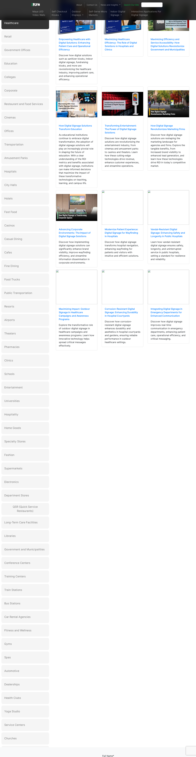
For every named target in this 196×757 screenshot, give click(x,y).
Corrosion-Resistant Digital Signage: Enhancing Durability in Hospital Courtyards (121, 312)
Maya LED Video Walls (38, 13)
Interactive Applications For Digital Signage (146, 13)
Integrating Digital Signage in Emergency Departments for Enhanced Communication (166, 312)
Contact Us (92, 5)
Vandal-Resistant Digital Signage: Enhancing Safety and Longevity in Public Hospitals (168, 233)
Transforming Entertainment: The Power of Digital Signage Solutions (121, 129)
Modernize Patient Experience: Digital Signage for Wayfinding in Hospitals (121, 233)
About (79, 5)
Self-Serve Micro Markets (98, 13)
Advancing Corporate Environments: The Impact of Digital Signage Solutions (75, 233)
